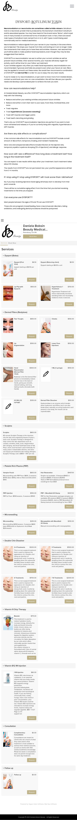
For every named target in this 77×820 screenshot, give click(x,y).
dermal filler (23, 73)
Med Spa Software (50, 804)
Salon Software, (39, 804)
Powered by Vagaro (26, 804)
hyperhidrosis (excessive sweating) (25, 112)
